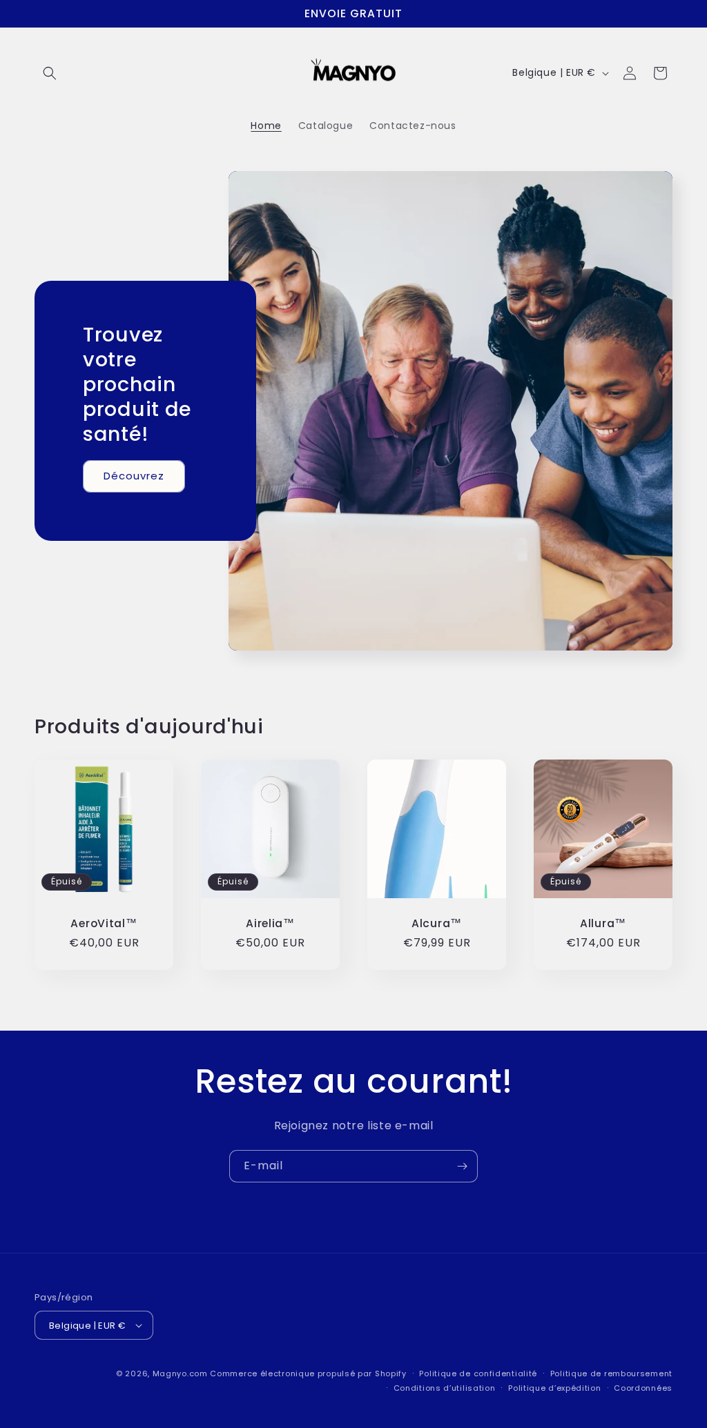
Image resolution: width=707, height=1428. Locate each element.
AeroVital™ (103, 923)
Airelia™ (270, 923)
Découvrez (134, 475)
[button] (50, 73)
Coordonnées (643, 1388)
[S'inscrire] (462, 1166)
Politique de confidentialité (478, 1373)
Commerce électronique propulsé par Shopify (308, 1373)
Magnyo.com (180, 1373)
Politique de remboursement (611, 1373)
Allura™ (603, 923)
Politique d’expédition (554, 1388)
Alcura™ (436, 923)
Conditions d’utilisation (445, 1388)
